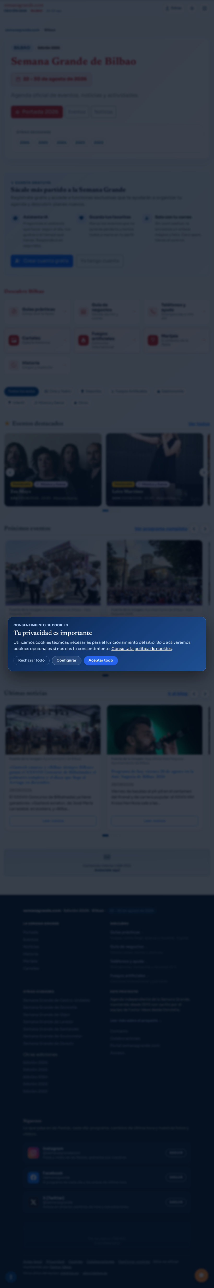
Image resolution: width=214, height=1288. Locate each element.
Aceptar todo (100, 660)
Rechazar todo (31, 660)
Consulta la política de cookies (141, 648)
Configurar (66, 660)
